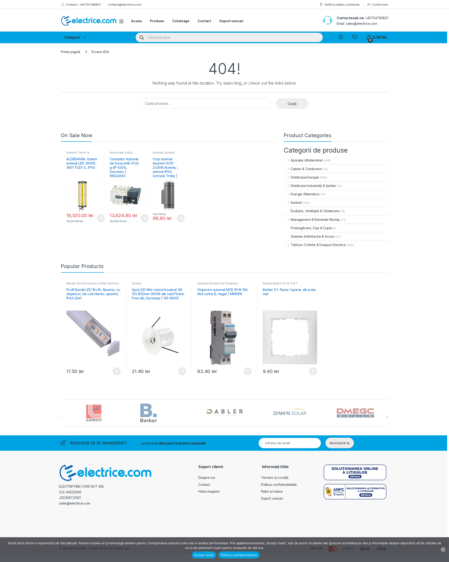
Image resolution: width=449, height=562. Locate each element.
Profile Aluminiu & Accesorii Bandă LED (92, 285)
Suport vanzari (231, 21)
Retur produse (272, 491)
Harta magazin (209, 491)
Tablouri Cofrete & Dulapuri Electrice (318, 245)
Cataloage (180, 21)
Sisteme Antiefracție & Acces (312, 236)
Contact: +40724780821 (83, 4)
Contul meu (380, 4)
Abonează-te (340, 443)
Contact (204, 21)
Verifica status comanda (341, 4)
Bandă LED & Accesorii (81, 283)
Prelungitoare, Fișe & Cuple (311, 228)
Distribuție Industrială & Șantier (313, 186)
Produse (157, 21)
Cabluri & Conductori (306, 169)
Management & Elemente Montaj (315, 220)
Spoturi (136, 283)
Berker (267, 283)
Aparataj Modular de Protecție (217, 283)
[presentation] (387, 417)
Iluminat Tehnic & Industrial (77, 154)
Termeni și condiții (274, 478)
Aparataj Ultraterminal (306, 160)
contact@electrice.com (124, 4)
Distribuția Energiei (305, 177)
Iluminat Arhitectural (164, 154)
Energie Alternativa (305, 194)
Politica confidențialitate (279, 485)
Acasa (136, 21)
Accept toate (204, 555)
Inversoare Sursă (121, 152)
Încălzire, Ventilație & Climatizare (315, 211)
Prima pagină (70, 52)
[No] (443, 549)
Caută (292, 104)
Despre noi (206, 478)
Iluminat (158, 152)
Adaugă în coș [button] (99, 218)
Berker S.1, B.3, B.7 (285, 283)
